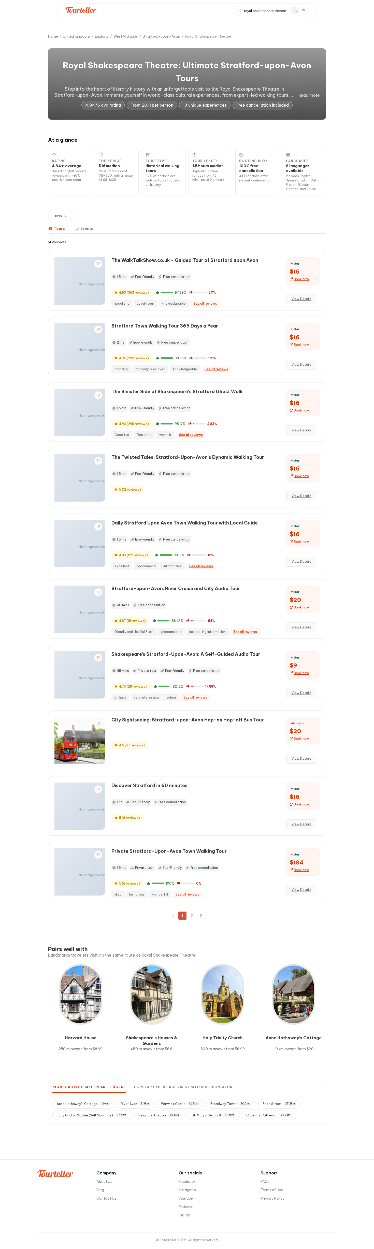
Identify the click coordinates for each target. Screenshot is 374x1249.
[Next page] (201, 916)
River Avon (135, 1104)
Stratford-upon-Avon (161, 36)
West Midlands (125, 36)
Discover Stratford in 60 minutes (149, 785)
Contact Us (106, 1198)
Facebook (187, 1181)
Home (53, 36)
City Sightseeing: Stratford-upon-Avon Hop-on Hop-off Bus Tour (187, 720)
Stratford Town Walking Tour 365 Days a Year (164, 326)
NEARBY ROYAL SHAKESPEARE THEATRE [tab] (89, 1087)
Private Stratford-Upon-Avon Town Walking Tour (169, 851)
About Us (104, 1181)
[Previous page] (173, 916)
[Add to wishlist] (98, 264)
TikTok (184, 1215)
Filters (57, 216)
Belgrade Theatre (159, 1115)
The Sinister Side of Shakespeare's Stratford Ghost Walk (177, 391)
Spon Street (279, 1104)
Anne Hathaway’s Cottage (83, 1104)
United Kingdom (76, 36)
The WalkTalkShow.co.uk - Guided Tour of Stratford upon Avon (184, 260)
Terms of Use (272, 1190)
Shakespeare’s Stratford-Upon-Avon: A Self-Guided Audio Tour (185, 654)
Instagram (187, 1190)
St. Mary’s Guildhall (213, 1115)
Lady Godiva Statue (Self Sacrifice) (91, 1115)
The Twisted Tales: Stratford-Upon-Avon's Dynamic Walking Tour (187, 457)
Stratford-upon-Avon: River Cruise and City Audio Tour (175, 588)
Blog (100, 1190)
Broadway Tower (230, 1104)
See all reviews (205, 303)
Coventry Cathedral (268, 1115)
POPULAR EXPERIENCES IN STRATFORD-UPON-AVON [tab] (183, 1087)
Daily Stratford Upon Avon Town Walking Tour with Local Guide (184, 523)
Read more (309, 95)
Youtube (186, 1198)
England (102, 36)
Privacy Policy (273, 1198)
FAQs (265, 1181)
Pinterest (186, 1206)
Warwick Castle (179, 1104)
